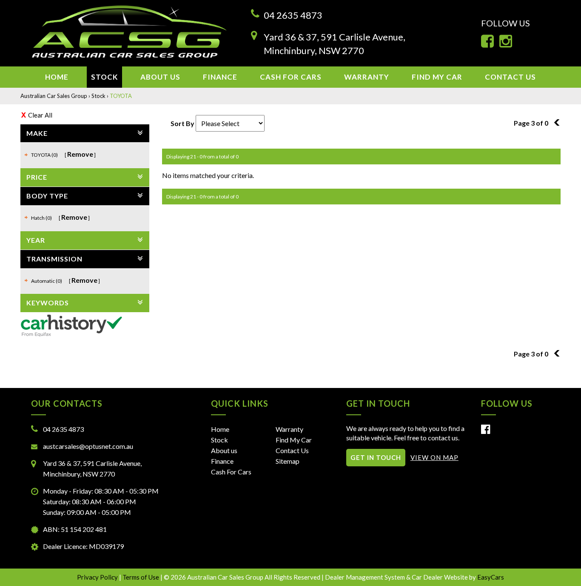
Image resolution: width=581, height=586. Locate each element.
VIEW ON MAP (434, 457)
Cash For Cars (291, 76)
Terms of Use (141, 577)
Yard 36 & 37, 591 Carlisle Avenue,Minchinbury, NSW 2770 (334, 43)
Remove (80, 154)
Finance (220, 76)
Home (56, 76)
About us (160, 76)
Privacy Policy (98, 577)
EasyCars (490, 577)
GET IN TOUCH (375, 457)
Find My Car (437, 76)
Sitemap (287, 461)
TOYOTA (121, 95)
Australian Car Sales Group (53, 95)
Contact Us (510, 76)
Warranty (366, 76)
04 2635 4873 (293, 15)
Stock (104, 76)
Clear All (40, 115)
